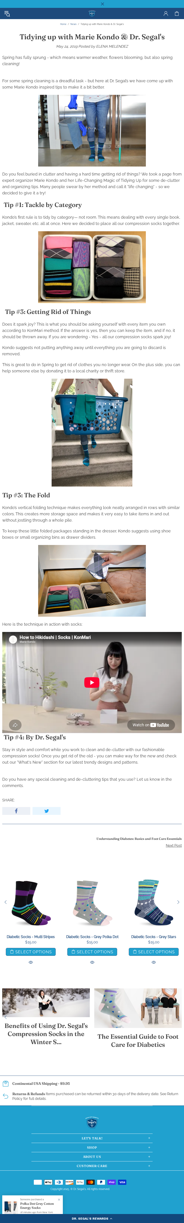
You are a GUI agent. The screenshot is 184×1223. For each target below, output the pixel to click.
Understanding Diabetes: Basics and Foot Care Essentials (139, 839)
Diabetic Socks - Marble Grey (95, 937)
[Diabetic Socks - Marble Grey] (95, 876)
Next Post (174, 845)
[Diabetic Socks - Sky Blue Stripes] (33, 876)
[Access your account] (166, 13)
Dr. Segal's (92, 13)
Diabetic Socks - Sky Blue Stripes (34, 937)
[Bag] (177, 13)
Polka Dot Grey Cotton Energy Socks (37, 1206)
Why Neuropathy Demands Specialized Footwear (67, 1045)
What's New (30, 762)
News (73, 24)
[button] (92, 1218)
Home (63, 24)
